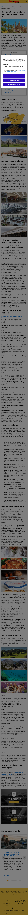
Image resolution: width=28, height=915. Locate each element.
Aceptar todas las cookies (14, 76)
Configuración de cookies (14, 80)
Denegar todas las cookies (14, 84)
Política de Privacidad (11, 71)
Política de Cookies (21, 70)
